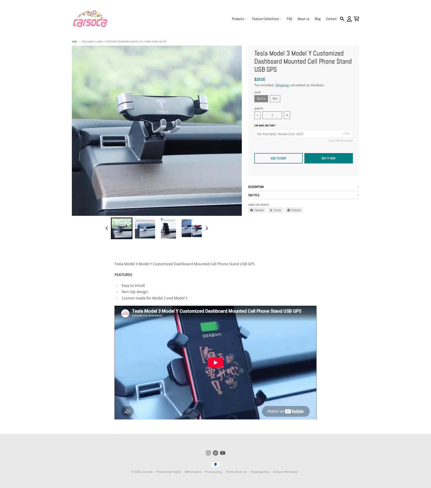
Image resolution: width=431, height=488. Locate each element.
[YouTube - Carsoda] (222, 453)
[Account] (349, 19)
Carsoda (147, 472)
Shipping (282, 85)
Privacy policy (213, 472)
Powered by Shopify (168, 472)
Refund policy (193, 472)
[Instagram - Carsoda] (208, 453)
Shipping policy (260, 472)
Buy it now (329, 158)
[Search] (342, 19)
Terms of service (236, 472)
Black (261, 98)
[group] (121, 228)
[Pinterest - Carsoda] (215, 453)
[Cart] (356, 19)
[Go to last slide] (107, 228)
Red (275, 98)
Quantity (258, 108)
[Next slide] (206, 228)
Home (74, 41)
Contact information (285, 472)
